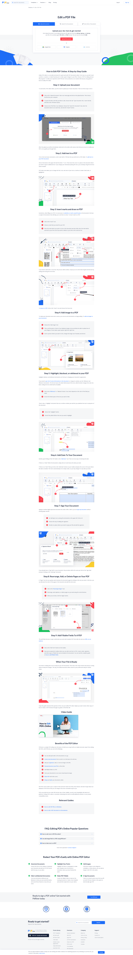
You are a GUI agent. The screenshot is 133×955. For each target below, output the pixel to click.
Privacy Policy (84, 937)
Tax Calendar (70, 946)
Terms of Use (84, 935)
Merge (46, 780)
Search (98, 922)
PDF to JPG (69, 944)
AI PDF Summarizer (71, 939)
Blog (50, 2)
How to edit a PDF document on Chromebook (55, 810)
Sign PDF (69, 937)
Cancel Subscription (99, 937)
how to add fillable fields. (52, 654)
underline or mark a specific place (72, 213)
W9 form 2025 (56, 937)
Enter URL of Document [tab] (90, 24)
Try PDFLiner (93, 897)
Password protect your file (51, 766)
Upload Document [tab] (44, 24)
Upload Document (66, 39)
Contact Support (72, 847)
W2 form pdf (56, 935)
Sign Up (127, 2)
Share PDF (47, 776)
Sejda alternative (57, 945)
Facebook (83, 939)
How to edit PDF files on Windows (52, 807)
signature (51, 762)
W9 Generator (70, 948)
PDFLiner (39, 935)
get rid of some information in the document (57, 381)
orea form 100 (56, 948)
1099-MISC (55, 939)
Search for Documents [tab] (67, 24)
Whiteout (52, 391)
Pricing (55, 2)
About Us (83, 933)
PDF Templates (56, 933)
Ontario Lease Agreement (56, 942)
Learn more (42, 953)
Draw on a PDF (70, 942)
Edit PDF (69, 935)
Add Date (63, 459)
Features (30, 7)
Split (51, 780)
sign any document (82, 509)
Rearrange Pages (57, 588)
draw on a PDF (44, 308)
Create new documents (50, 759)
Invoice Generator (71, 933)
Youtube (83, 944)
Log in (118, 2)
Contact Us (97, 935)
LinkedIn (83, 942)
